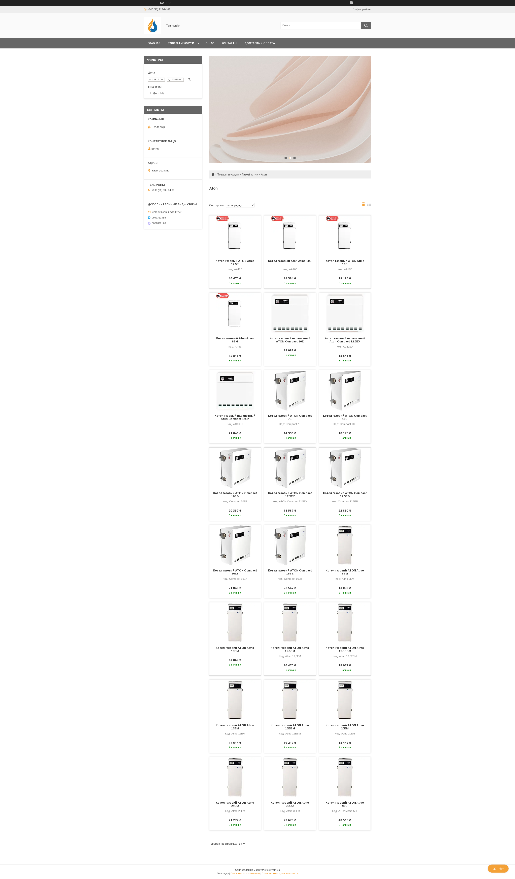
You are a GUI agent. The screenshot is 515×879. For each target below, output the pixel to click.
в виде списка (369, 205)
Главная (154, 43)
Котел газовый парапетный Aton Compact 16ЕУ (235, 417)
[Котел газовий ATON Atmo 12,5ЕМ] (290, 622)
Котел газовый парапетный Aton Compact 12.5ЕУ (344, 340)
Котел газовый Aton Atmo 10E (290, 261)
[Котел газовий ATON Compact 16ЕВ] (290, 545)
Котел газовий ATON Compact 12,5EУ (290, 494)
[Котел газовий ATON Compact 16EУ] (235, 545)
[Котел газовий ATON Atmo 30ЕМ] (290, 777)
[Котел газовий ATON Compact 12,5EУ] (290, 468)
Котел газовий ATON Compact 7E (290, 417)
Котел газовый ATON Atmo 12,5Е (235, 262)
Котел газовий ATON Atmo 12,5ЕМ (290, 649)
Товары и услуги (181, 43)
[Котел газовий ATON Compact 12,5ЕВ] (345, 468)
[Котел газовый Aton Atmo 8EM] (235, 313)
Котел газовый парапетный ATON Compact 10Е (290, 340)
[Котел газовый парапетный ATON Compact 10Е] (290, 313)
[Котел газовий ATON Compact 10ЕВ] (235, 468)
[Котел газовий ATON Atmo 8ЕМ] (345, 545)
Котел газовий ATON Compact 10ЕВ (235, 494)
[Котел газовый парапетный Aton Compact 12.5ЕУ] (345, 313)
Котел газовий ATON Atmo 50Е (345, 804)
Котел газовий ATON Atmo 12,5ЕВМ (345, 649)
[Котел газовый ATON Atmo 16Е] (345, 235)
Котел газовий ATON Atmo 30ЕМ (290, 804)
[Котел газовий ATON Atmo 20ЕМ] (345, 700)
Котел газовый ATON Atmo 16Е (344, 262)
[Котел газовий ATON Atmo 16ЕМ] (235, 700)
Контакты (229, 43)
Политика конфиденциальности (280, 873)
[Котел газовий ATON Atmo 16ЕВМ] (290, 700)
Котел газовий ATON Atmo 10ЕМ (235, 649)
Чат (501, 868)
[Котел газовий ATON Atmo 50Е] (345, 777)
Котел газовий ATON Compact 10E (345, 417)
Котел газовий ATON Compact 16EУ (235, 572)
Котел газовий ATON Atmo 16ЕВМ (290, 727)
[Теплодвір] (152, 32)
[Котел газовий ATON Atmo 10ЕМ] (235, 622)
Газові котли (250, 174)
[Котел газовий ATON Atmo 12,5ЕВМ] (345, 622)
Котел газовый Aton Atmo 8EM (235, 340)
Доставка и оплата (259, 43)
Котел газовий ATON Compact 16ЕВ (290, 572)
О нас (209, 43)
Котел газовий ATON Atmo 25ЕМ (235, 804)
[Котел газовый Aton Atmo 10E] (290, 235)
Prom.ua (275, 870)
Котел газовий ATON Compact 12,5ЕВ (345, 494)
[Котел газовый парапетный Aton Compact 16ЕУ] (235, 390)
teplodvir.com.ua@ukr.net (166, 211)
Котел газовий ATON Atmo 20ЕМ (345, 727)
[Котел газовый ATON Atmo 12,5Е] (235, 235)
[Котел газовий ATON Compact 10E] (345, 390)
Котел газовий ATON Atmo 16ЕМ (235, 727)
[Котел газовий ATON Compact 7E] (290, 390)
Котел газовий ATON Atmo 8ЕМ (345, 572)
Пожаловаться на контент (245, 873)
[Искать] (366, 25)
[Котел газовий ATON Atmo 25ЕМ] (235, 777)
